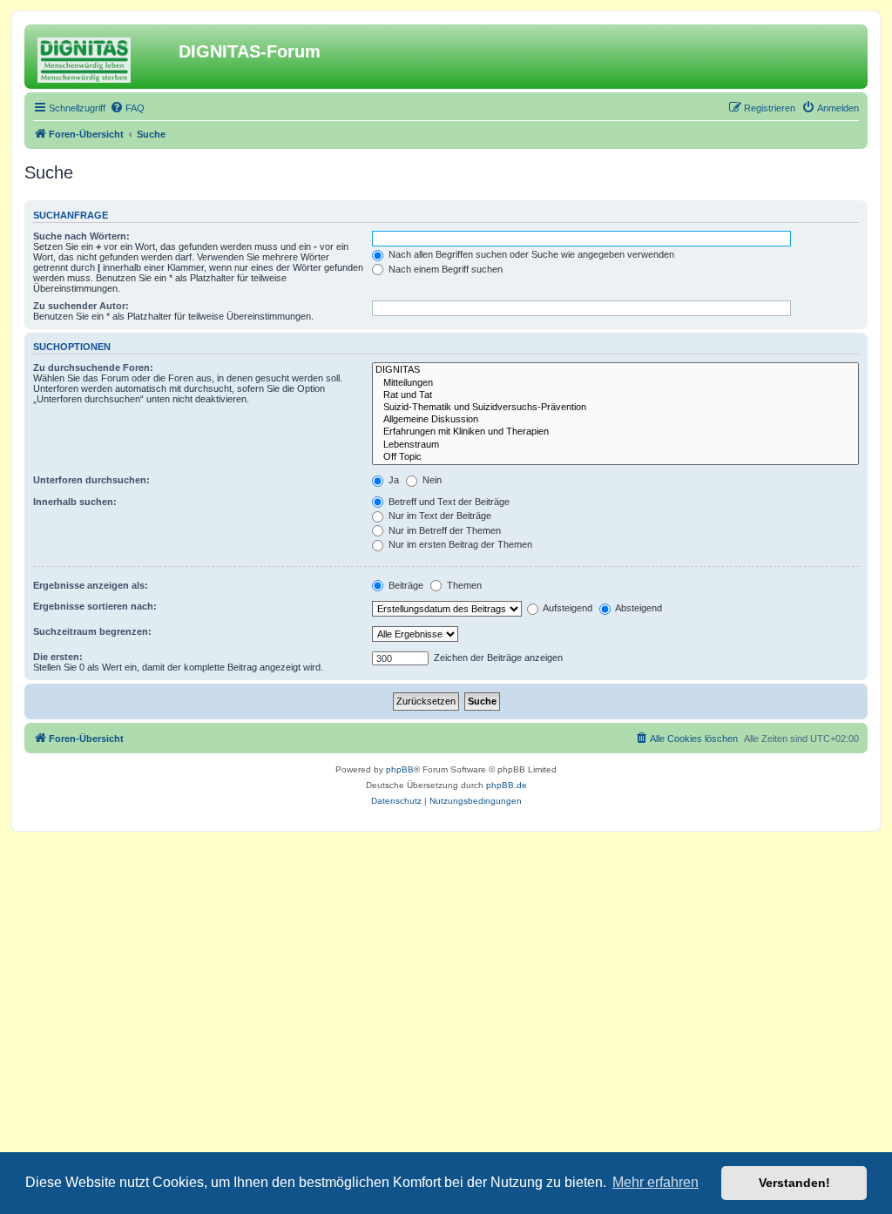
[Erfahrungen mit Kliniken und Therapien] (615, 432)
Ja (392, 480)
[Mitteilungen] (615, 383)
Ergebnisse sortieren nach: (95, 606)
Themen (463, 585)
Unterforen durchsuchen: (91, 480)
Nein (431, 480)
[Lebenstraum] (615, 445)
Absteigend (637, 608)
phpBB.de (506, 785)
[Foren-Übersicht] (104, 56)
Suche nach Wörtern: (81, 236)
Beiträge (404, 585)
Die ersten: (58, 656)
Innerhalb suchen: (75, 501)
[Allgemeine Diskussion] (615, 420)
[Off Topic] (615, 457)
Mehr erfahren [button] (655, 1182)
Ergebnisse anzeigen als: (90, 585)
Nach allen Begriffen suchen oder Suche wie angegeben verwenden (530, 254)
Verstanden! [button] (794, 1183)
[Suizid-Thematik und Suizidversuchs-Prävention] (615, 407)
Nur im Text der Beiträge (438, 515)
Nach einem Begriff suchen (444, 269)
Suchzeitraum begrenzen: (92, 631)
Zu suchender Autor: (81, 305)
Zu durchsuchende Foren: (93, 367)
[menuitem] (127, 108)
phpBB (400, 769)
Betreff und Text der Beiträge (448, 501)
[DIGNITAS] (615, 370)
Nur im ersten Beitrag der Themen (459, 544)
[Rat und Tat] (615, 395)
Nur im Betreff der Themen (443, 530)
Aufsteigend (566, 608)
